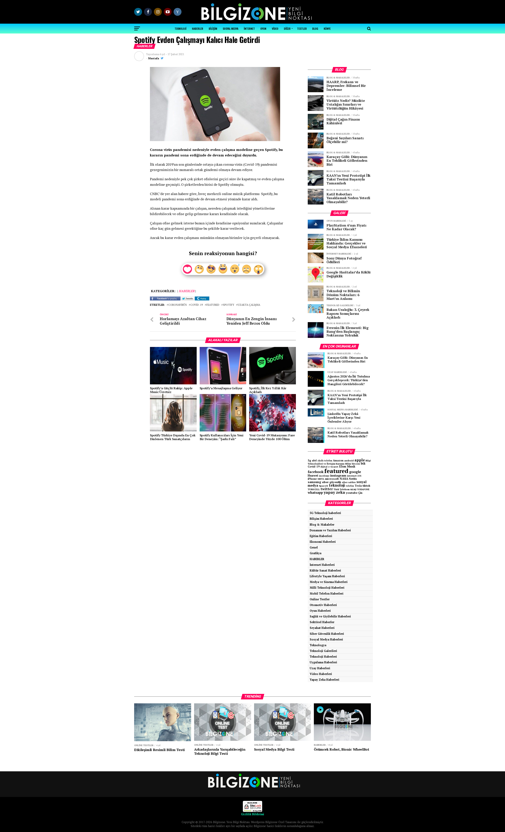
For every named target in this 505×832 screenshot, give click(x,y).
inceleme (324, 475)
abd (314, 460)
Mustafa (153, 58)
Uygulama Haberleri (323, 662)
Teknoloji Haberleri (323, 656)
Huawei (313, 475)
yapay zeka (334, 492)
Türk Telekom (342, 489)
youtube (351, 493)
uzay (353, 489)
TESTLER (302, 28)
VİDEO (275, 28)
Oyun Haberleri (320, 611)
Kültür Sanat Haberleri (325, 570)
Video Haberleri (321, 674)
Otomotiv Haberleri (323, 605)
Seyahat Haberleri (322, 628)
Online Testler (320, 599)
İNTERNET (249, 28)
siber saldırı (349, 482)
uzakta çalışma (249, 305)
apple (359, 460)
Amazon (338, 460)
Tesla (358, 485)
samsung (314, 482)
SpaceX (323, 485)
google (355, 471)
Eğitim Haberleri (321, 536)
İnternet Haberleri (322, 565)
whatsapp (315, 492)
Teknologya (318, 645)
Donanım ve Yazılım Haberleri (330, 530)
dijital (323, 466)
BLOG (315, 28)
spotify (228, 305)
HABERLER (197, 28)
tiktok (366, 485)
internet (352, 475)
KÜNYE (327, 28)
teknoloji (337, 485)
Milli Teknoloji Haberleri (327, 587)
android (349, 460)
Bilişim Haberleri (321, 519)
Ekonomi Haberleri (323, 542)
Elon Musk (347, 466)
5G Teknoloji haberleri (325, 513)
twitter (327, 489)
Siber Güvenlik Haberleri (327, 634)
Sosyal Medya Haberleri (326, 639)
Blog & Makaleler (322, 524)
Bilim (348, 463)
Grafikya (315, 553)
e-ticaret (333, 466)
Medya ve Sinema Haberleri (329, 582)
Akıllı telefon (324, 460)
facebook (316, 471)
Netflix (353, 479)
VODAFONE (363, 489)
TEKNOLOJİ (180, 28)
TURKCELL (314, 489)
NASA (344, 479)
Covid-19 (196, 305)
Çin (360, 493)
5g (309, 460)
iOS (359, 475)
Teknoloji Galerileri (323, 651)
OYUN (263, 28)
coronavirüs (177, 305)
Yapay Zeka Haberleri (324, 679)
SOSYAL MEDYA (230, 28)
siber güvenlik (331, 482)
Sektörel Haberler (322, 622)
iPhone (312, 479)
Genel (314, 547)
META (321, 478)
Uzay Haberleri (320, 668)
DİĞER (287, 28)
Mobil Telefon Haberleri (326, 593)
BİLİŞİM (213, 28)
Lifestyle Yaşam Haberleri (327, 576)
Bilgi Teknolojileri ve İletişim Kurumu (339, 462)
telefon (350, 485)
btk (363, 463)
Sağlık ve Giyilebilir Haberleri (330, 616)
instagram (338, 475)
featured (212, 305)
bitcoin (356, 463)
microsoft (332, 479)
